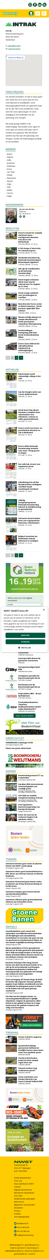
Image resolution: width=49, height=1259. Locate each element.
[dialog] (24, 629)
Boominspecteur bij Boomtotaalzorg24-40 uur (29, 685)
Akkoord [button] (25, 635)
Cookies (17, 1213)
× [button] (44, 610)
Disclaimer (18, 1207)
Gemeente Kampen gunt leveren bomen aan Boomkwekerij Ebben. (23, 892)
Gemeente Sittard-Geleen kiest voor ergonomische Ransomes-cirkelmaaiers (29, 520)
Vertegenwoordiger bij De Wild (29, 668)
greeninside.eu (20, 1254)
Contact (17, 1186)
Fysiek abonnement (22, 1177)
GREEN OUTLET (15, 738)
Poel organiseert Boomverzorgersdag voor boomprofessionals (29, 806)
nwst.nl (32, 1254)
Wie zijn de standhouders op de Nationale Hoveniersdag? (29, 270)
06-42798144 (23, 1231)
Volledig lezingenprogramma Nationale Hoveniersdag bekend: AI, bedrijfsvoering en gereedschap (29, 504)
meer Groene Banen (24, 715)
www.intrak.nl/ (14, 48)
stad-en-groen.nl (17, 1248)
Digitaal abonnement (23, 1189)
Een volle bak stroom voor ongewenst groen (29, 465)
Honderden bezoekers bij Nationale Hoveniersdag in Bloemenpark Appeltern (29, 259)
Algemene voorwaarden (24, 1204)
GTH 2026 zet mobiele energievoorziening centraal (30, 796)
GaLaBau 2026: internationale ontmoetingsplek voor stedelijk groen (30, 786)
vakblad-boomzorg (25, 1235)
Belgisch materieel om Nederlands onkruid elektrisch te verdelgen (28, 538)
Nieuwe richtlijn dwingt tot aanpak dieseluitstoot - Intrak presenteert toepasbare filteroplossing (29, 320)
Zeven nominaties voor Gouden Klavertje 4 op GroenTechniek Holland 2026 (30, 1079)
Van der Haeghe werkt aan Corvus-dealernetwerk (29, 393)
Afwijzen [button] (25, 641)
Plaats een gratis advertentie (18, 748)
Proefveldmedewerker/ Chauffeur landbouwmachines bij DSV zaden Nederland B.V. (29, 705)
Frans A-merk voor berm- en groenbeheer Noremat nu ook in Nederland (30, 430)
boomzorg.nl (32, 1248)
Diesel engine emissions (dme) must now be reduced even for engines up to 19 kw (29, 283)
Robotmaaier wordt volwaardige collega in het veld (29, 376)
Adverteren (19, 1201)
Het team (18, 1195)
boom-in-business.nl (33, 1251)
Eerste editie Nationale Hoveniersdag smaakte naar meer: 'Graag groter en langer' (29, 449)
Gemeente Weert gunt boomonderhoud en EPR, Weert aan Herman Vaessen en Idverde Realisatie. (24, 873)
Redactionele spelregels (24, 1198)
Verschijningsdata (21, 1216)
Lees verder (19, 629)
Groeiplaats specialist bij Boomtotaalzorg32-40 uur (29, 677)
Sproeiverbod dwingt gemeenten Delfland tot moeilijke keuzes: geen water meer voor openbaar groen (30, 1049)
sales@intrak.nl (14, 45)
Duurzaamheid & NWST (24, 1183)
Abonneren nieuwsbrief (24, 1192)
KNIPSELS (11, 926)
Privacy (17, 1210)
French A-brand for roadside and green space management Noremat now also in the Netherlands (30, 237)
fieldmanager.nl (16, 1245)
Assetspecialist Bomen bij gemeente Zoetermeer (29, 659)
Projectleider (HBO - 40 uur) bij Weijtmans (29, 694)
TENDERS (11, 859)
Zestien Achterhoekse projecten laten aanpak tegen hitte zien (28, 1060)
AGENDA (11, 771)
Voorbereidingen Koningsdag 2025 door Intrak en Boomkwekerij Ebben (28, 333)
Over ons (18, 1180)
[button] (24, 647)
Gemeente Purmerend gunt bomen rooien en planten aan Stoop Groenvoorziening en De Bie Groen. (24, 883)
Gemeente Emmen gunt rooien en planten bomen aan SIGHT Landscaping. (24, 864)
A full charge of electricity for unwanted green (29, 249)
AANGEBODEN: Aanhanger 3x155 (19, 742)
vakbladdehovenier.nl (14, 1251)
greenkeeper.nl (31, 1245)
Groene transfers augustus (30, 1037)
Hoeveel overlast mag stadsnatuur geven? (27, 1069)
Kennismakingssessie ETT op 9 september (30, 776)
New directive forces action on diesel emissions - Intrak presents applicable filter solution (30, 307)
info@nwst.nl (22, 1223)
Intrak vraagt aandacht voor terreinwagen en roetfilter (28, 295)
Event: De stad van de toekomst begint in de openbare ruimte (27, 817)
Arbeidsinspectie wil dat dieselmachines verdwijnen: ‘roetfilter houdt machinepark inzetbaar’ (30, 485)
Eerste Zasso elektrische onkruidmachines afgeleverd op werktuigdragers (28, 347)
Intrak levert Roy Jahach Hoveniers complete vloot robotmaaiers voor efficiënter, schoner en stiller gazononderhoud (29, 414)
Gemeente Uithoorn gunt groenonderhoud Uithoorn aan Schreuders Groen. (24, 900)
